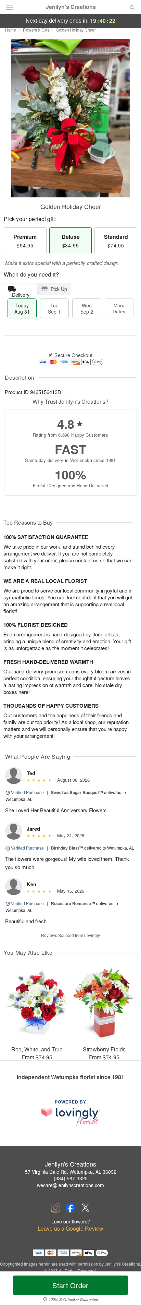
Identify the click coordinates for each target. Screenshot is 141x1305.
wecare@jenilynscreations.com (70, 1185)
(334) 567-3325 (71, 1178)
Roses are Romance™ (73, 903)
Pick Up (59, 288)
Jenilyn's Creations (71, 7)
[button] (126, 1289)
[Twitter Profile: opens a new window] (85, 1207)
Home (10, 30)
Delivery (20, 293)
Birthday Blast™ (67, 848)
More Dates (119, 308)
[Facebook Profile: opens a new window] (70, 1207)
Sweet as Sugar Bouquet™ (77, 792)
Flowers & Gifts (36, 30)
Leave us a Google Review (70, 1228)
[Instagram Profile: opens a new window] (55, 1207)
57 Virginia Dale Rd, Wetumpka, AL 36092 (70, 1171)
